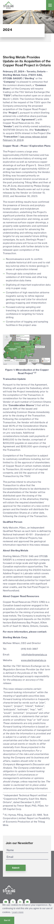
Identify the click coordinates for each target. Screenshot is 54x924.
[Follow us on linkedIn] (20, 902)
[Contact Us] (27, 902)
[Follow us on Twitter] (13, 902)
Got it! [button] (7, 920)
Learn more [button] (17, 912)
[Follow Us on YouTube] (6, 902)
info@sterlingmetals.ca (34, 654)
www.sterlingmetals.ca (33, 660)
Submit (15, 868)
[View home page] (9, 893)
